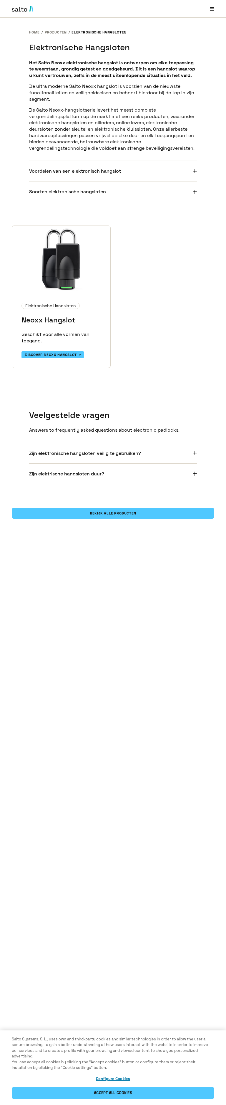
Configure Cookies (113, 1078)
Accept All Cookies (113, 1092)
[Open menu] (212, 8)
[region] (113, 1067)
